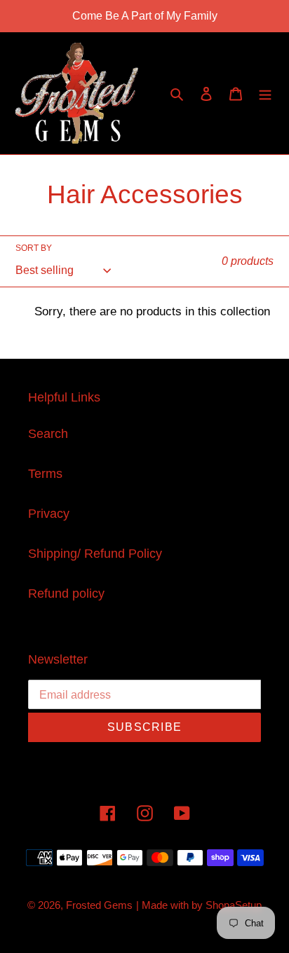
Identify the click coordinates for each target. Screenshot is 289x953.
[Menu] (265, 93)
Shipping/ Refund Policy (95, 554)
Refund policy (66, 594)
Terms (45, 474)
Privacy (48, 514)
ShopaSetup (234, 905)
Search (48, 434)
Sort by (33, 248)
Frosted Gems (99, 905)
